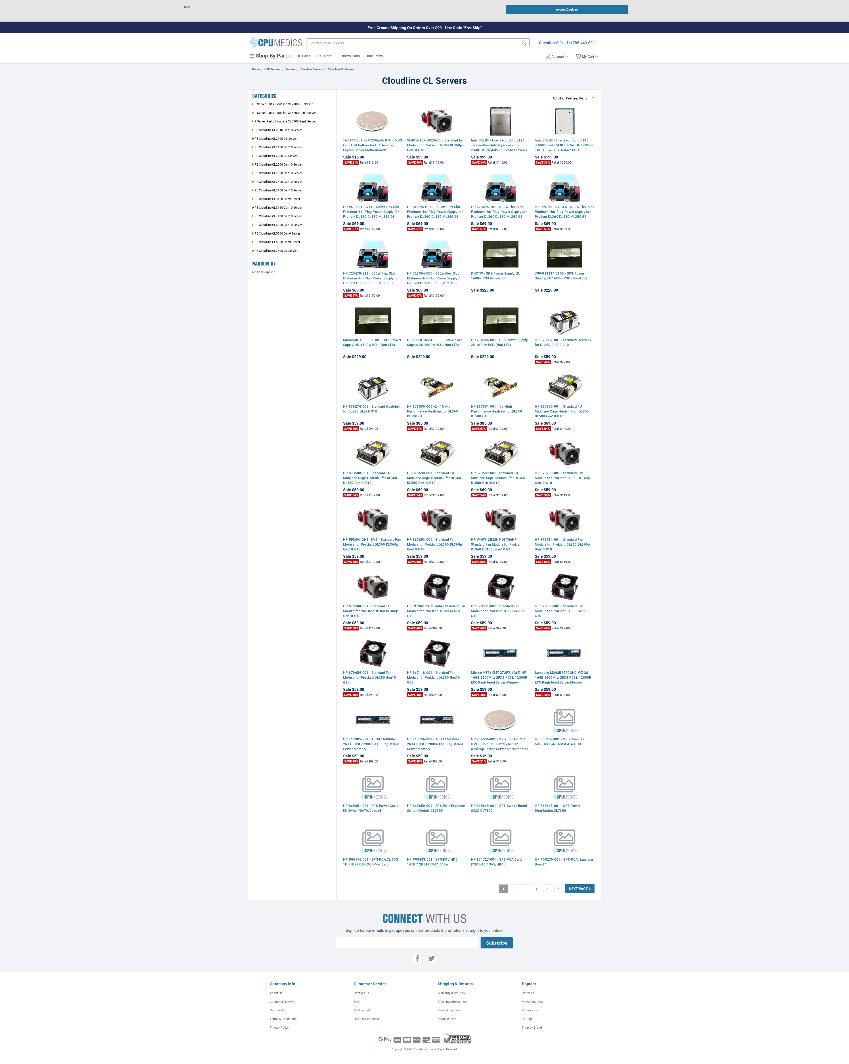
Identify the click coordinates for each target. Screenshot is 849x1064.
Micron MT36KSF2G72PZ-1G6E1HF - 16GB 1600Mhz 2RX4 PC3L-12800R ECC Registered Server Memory (499, 677)
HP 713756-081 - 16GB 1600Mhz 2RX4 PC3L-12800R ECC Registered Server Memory (435, 744)
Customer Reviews (282, 1001)
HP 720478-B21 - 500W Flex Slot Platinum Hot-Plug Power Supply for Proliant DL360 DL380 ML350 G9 (371, 278)
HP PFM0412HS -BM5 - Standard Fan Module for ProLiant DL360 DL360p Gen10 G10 (372, 544)
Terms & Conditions (283, 1019)
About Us (276, 993)
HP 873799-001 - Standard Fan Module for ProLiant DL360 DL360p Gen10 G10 (562, 478)
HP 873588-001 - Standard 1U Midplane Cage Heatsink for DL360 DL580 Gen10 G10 (370, 478)
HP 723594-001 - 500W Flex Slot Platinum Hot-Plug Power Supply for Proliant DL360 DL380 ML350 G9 (435, 278)
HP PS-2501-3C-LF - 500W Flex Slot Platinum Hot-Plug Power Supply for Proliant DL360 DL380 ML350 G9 (371, 211)
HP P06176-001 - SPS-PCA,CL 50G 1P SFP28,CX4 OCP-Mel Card (370, 861)
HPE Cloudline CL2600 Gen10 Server (277, 173)
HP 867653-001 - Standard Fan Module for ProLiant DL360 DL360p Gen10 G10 (434, 544)
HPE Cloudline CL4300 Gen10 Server (277, 225)
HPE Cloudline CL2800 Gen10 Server (277, 182)
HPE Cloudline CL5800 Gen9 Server (276, 242)
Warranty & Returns (451, 993)
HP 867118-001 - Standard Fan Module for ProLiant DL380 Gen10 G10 (433, 677)
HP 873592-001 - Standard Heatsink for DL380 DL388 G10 (563, 342)
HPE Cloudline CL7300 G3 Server (274, 250)
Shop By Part (270, 55)
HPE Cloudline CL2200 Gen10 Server (277, 164)
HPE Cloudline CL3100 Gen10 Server (277, 190)
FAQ (356, 1001)
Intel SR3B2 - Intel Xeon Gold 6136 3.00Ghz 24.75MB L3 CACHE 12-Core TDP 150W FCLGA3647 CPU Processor (564, 147)
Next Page (579, 888)
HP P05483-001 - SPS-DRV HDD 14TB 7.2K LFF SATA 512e (432, 861)
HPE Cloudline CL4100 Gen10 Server (277, 216)
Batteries (528, 993)
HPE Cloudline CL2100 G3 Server (274, 138)
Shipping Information (452, 1001)
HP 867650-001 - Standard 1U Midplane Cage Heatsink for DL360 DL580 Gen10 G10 (562, 411)
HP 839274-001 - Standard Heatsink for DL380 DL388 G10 (371, 408)
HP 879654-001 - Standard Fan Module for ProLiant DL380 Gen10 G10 (369, 677)
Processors (529, 1010)
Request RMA (447, 1019)
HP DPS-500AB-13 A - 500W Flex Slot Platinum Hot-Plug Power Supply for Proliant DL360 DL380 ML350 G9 (564, 211)
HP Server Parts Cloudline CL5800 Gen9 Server (284, 121)
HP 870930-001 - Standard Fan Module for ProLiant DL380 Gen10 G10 (561, 611)
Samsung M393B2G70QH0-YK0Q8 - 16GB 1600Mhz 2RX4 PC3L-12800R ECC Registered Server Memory (563, 677)
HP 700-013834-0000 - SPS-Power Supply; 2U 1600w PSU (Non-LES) (434, 342)
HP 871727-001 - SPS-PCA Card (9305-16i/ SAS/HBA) (496, 861)
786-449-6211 (585, 42)
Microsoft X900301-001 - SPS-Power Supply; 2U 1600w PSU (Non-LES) (372, 342)
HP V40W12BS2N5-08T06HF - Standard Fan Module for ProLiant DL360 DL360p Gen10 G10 (496, 544)
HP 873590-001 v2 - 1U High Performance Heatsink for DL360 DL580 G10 (432, 411)
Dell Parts (324, 55)
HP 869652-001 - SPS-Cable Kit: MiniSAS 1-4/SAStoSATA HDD (560, 741)
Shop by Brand (532, 1027)
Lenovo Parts (349, 55)
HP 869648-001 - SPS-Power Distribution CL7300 (557, 808)
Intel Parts (375, 55)
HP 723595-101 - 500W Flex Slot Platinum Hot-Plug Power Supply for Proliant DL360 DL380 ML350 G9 (499, 211)
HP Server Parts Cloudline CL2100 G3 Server (282, 104)
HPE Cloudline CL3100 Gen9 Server (276, 199)
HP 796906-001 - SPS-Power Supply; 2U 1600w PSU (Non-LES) (499, 342)
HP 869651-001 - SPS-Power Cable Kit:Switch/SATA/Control (370, 808)
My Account (362, 1010)
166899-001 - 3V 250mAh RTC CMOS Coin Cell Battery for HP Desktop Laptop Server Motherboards (372, 145)
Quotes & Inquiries (366, 1019)
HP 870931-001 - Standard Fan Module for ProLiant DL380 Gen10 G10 (497, 611)
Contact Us (361, 993)
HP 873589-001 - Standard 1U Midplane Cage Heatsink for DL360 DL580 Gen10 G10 (498, 478)
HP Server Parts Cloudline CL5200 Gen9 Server (284, 113)
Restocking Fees (449, 1010)
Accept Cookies (567, 9)
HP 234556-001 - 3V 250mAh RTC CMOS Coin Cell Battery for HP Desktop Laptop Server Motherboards (499, 744)
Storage (527, 1019)
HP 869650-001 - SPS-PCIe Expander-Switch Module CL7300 (436, 808)
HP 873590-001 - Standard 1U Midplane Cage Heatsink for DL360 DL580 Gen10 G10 (434, 478)
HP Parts (303, 55)
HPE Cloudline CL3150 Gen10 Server (277, 207)
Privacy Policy (279, 1027)
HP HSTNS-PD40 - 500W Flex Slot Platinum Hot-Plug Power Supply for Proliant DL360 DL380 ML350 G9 (435, 211)
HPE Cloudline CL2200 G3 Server (274, 156)
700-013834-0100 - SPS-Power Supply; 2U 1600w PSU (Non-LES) (561, 275)
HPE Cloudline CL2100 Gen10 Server (277, 147)
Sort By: (558, 98)
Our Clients (277, 1010)
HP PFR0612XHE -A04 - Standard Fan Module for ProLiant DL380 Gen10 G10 (436, 611)
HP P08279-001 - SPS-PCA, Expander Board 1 (564, 861)
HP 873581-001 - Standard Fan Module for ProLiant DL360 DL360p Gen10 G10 (562, 544)
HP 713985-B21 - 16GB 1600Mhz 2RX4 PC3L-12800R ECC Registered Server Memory (371, 744)
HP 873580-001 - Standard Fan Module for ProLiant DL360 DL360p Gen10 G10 (370, 611)
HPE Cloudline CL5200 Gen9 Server (276, 233)
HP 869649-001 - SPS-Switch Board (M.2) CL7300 (499, 808)
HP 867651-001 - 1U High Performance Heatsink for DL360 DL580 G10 (496, 411)
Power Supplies (532, 1001)
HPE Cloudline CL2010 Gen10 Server (277, 130)
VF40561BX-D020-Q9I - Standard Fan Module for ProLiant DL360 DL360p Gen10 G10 (435, 145)
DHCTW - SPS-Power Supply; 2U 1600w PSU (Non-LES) (495, 275)
